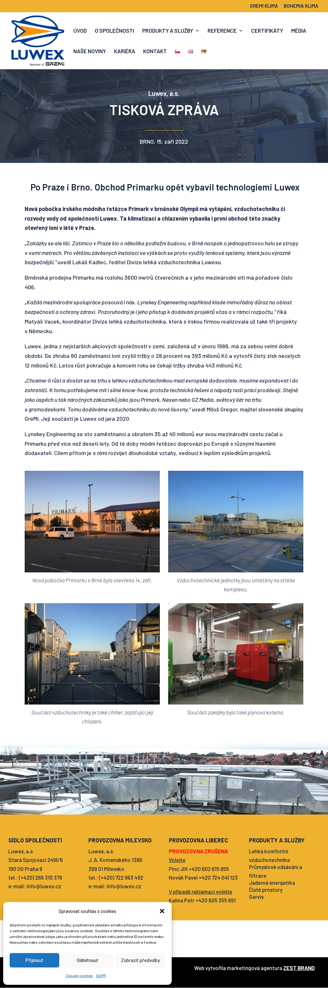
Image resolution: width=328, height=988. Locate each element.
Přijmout (34, 960)
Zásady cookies (79, 975)
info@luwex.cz (44, 886)
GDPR (101, 975)
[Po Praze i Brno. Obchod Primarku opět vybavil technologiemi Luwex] (92, 521)
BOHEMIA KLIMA (301, 6)
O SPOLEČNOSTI (114, 31)
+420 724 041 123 (218, 877)
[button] (162, 911)
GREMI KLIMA (264, 6)
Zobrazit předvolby (140, 960)
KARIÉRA (124, 51)
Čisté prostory (266, 889)
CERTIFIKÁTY (267, 31)
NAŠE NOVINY (89, 51)
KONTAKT (155, 51)
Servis (256, 896)
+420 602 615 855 (209, 869)
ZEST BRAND (299, 968)
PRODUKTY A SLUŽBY (167, 31)
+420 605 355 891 (215, 900)
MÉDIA (298, 31)
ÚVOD (80, 31)
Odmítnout (87, 960)
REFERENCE (222, 31)
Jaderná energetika (272, 882)
